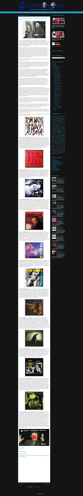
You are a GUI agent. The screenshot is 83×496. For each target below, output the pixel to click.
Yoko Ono (56, 153)
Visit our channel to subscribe (57, 46)
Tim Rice (57, 151)
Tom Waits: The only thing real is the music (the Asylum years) (60, 211)
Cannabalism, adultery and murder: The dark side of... (58, 83)
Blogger (43, 493)
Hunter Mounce (58, 126)
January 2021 (56, 107)
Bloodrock (58, 118)
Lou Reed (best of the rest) (56, 162)
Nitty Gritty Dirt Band (55, 135)
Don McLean (53, 122)
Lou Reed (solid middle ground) (57, 163)
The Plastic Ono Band (59, 148)
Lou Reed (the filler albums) (56, 164)
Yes (52, 153)
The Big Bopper (55, 144)
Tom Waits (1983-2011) (56, 170)
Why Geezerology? (26, 12)
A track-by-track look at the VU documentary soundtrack (60, 219)
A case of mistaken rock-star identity (58, 88)
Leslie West (62, 130)
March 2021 (56, 73)
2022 (54, 63)
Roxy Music (63, 139)
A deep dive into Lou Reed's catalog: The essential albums (60, 252)
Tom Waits (23, 448)
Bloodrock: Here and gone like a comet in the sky (61, 186)
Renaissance (63, 137)
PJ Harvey (60, 136)
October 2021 (56, 66)
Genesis (53, 125)
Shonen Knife (54, 141)
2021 (54, 65)
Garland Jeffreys (61, 124)
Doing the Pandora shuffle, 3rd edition (57, 78)
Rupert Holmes (55, 140)
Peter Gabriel (62, 135)
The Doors (62, 145)
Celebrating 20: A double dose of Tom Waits (61, 243)
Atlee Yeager (54, 117)
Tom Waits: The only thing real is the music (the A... (58, 99)
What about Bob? (44, 12)
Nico (64, 134)
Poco (63, 136)
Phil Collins (55, 136)
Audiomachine (59, 117)
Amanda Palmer (60, 115)
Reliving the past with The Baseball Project (58, 75)
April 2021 (56, 72)
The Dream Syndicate (56, 146)
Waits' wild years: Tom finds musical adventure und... (57, 96)
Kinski (57, 129)
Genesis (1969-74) (55, 160)
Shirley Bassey (61, 140)
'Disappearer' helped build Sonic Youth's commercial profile (60, 228)
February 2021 (56, 106)
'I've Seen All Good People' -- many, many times (60, 203)
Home (20, 12)
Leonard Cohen (58, 130)
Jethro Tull (58, 127)
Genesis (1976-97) (55, 161)
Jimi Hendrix (62, 127)
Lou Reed (55, 131)
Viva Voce (53, 171)
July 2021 (56, 67)
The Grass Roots (57, 147)
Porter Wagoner (54, 137)
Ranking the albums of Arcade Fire (60, 178)
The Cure (57, 145)
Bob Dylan (56, 119)
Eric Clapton (58, 122)
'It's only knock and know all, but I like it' (60, 235)
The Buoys (60, 144)
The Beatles (63, 143)
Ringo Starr (54, 138)
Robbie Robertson (59, 138)
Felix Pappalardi (63, 122)
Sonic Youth (59, 141)
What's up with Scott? (35, 12)
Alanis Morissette (54, 115)
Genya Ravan (59, 125)
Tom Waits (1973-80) (55, 169)
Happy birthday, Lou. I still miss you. (57, 104)
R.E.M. (58, 137)
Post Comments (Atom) (36, 486)
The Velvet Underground (56, 168)
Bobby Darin (60, 119)
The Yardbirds (60, 150)
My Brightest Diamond (55, 134)
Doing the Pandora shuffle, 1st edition (57, 93)
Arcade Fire (63, 116)
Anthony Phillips (59, 116)
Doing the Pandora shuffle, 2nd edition (57, 86)
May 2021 (56, 70)
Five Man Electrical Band (56, 123)
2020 (54, 109)
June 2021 (56, 69)
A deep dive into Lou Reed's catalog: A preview (57, 80)
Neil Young (60, 134)
